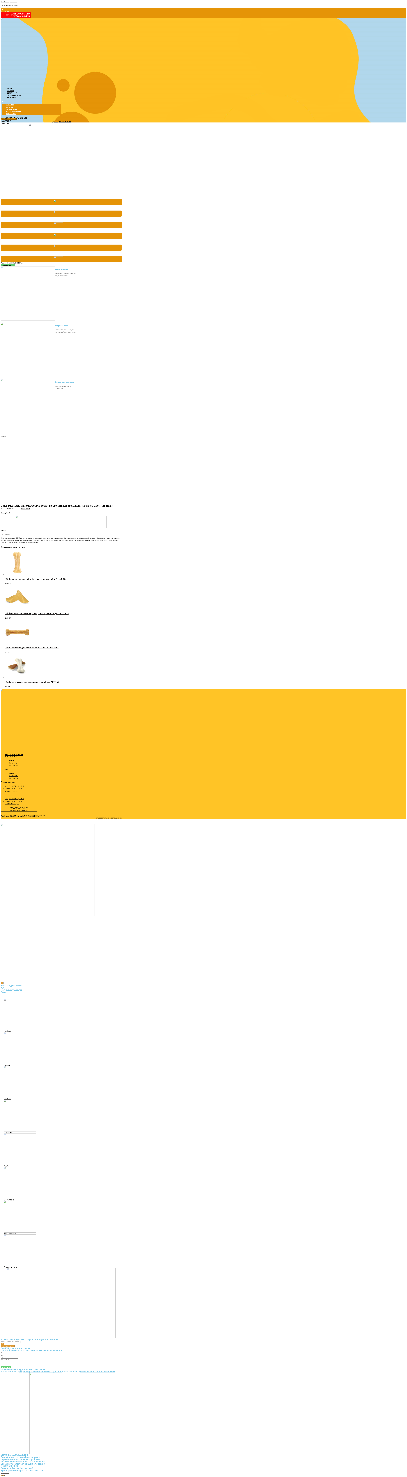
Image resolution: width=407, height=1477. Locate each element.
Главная (3, 263)
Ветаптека (9, 1200)
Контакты (13, 763)
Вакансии (13, 765)
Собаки (7, 1031)
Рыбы (7, 1166)
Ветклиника (12, 93)
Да (2, 987)
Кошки (7, 1065)
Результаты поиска (8, 1346)
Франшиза (11, 97)
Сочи (3, 992)
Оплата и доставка (13, 788)
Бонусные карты (62, 326)
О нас (11, 760)
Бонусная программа (14, 786)
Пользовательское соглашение (108, 818)
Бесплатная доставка (64, 382)
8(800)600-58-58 (61, 121)
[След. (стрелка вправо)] (4, 1475)
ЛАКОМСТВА (17, 263)
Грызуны (8, 1132)
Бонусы (10, 91)
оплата (7, 120)
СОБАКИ (10, 263)
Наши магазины (14, 95)
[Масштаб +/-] (8, 1473)
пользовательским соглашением (97, 1371)
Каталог (10, 88)
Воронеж (5, 11)
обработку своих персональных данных (40, 1371)
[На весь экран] (6, 1473)
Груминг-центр (11, 1267)
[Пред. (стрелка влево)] (2, 1475)
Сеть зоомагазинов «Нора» (9, 5)
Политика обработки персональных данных (20, 816)
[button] (31, 101)
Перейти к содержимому (9, 2)
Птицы (7, 1099)
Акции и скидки (61, 269)
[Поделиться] (4, 1473)
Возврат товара (12, 791)
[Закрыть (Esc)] (2, 1473)
